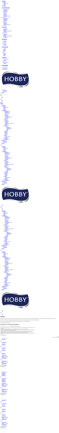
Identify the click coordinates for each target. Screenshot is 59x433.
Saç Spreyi (5, 13)
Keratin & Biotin (9, 127)
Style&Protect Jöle (6, 9)
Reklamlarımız (4, 355)
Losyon (6, 242)
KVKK (3, 356)
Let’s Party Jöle (6, 19)
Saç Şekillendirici (6, 7)
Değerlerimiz (5, 142)
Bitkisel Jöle (5, 10)
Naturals (5, 30)
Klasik (4, 49)
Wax (4, 21)
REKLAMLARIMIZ (4, 245)
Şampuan (5, 43)
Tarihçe (5, 106)
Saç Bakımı (4, 39)
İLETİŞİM (3, 143)
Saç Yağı (5, 42)
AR (2, 97)
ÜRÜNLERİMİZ (4, 110)
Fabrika (5, 108)
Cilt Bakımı (4, 57)
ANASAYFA (3, 105)
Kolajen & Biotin (9, 128)
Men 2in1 (5, 31)
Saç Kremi (5, 41)
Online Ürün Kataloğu (5, 361)
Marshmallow (5, 29)
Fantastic (6, 227)
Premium (5, 48)
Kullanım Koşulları (4, 357)
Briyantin (5, 16)
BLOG (3, 248)
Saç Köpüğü (5, 14)
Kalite (4, 214)
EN (2, 100)
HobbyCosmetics (3, 369)
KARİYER (3, 140)
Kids (4, 51)
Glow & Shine (5, 32)
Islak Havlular (5, 65)
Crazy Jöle (5, 11)
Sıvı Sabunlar (5, 46)
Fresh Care (5, 28)
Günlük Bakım (6, 68)
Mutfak (4, 50)
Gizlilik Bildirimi (4, 358)
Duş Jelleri (4, 27)
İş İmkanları (5, 141)
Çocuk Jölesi (5, 12)
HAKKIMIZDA (4, 211)
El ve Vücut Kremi (6, 59)
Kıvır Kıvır (5, 15)
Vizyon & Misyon (6, 107)
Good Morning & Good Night (9, 123)
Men (7, 235)
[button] (30, 17)
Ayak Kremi (5, 60)
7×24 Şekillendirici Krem (7, 24)
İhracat (4, 109)
